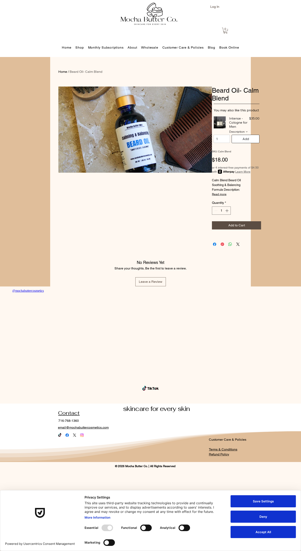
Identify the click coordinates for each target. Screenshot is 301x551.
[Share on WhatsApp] (230, 244)
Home (62, 72)
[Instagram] (82, 435)
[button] (225, 31)
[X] (74, 435)
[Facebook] (67, 435)
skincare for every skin (156, 409)
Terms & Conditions (223, 449)
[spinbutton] (221, 210)
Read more (219, 194)
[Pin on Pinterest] (222, 244)
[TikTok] (60, 435)
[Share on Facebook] (214, 244)
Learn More (242, 171)
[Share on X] (237, 244)
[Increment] (227, 210)
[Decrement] (215, 210)
